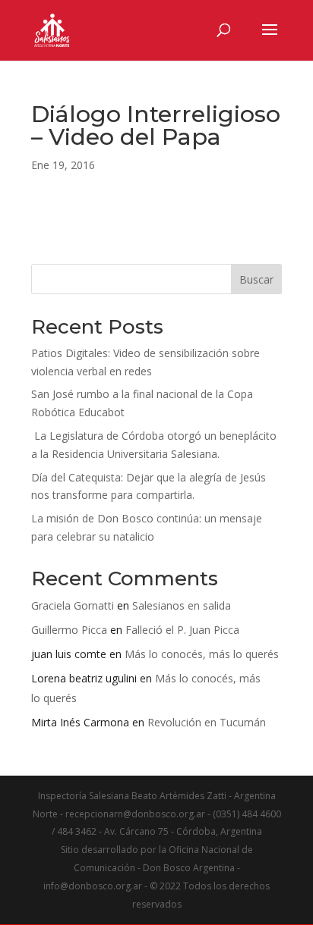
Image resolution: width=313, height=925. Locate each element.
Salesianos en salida (181, 605)
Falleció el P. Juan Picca (182, 629)
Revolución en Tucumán (206, 722)
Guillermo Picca (69, 629)
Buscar (256, 279)
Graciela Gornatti (72, 605)
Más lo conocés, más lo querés (202, 654)
